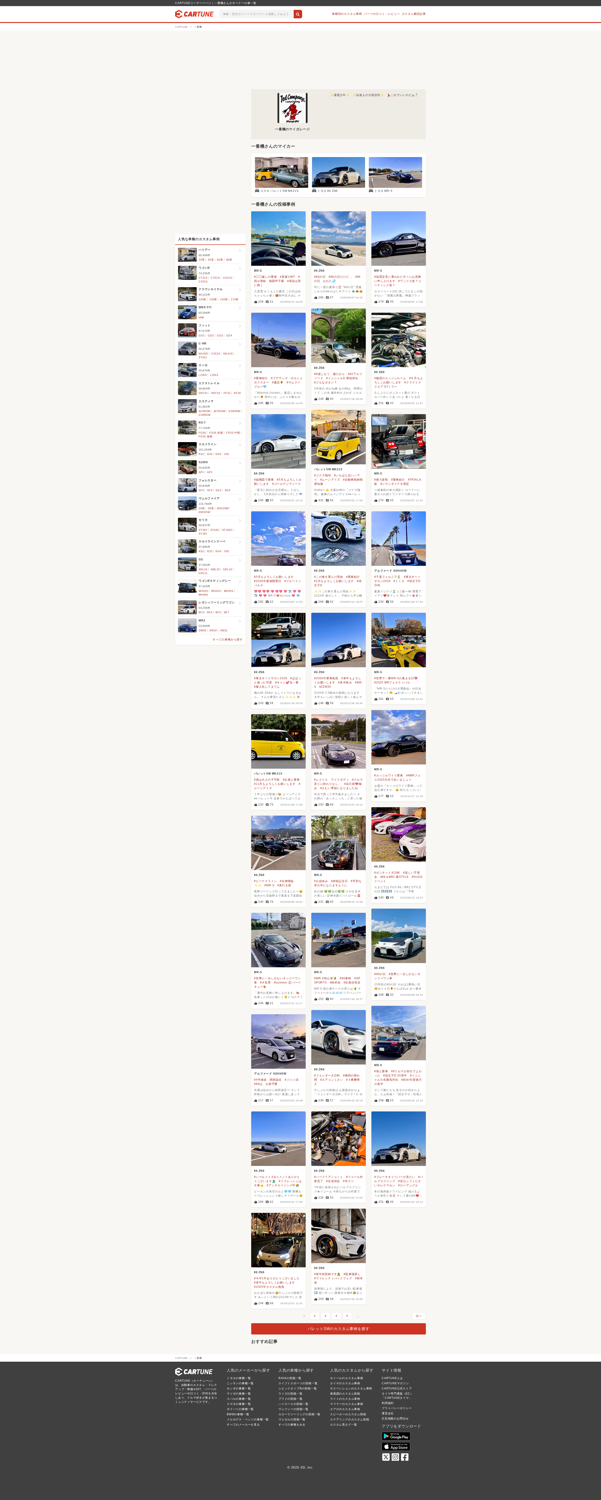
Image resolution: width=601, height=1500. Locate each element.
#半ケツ (348, 1181)
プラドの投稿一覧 (290, 1398)
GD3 (220, 335)
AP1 (201, 472)
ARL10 (203, 569)
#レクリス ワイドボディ (331, 779)
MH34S (216, 591)
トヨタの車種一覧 (239, 1378)
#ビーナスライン (265, 881)
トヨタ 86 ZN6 (327, 191)
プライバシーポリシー (397, 1408)
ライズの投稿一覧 (290, 1393)
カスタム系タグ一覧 (343, 1424)
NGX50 (203, 353)
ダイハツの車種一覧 (240, 1409)
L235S (203, 375)
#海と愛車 (381, 1071)
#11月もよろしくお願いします (275, 784)
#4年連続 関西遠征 (268, 1079)
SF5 (201, 490)
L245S (214, 375)
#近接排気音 (352, 982)
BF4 (209, 612)
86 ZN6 (319, 270)
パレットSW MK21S (328, 469)
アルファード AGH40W (390, 570)
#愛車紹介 (261, 378)
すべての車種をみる (291, 1424)
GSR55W (205, 414)
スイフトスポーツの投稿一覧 (297, 1383)
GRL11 (203, 573)
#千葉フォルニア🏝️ (387, 576)
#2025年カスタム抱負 (269, 1286)
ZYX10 (215, 353)
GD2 (211, 335)
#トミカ (398, 581)
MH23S (203, 591)
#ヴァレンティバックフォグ (333, 1278)
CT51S (215, 277)
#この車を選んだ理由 (328, 576)
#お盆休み (321, 881)
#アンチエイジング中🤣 (283, 1185)
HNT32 (215, 393)
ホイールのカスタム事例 (346, 1378)
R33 (209, 454)
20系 (201, 508)
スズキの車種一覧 (239, 1404)
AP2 (209, 472)
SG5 (218, 490)
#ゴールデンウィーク (286, 484)
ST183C (227, 529)
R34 (218, 454)
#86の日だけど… (340, 276)
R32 (201, 454)
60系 (220, 259)
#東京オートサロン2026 (270, 678)
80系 (229, 259)
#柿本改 (335, 982)
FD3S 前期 (216, 432)
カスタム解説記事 (414, 13)
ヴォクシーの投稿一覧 (293, 1409)
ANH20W (223, 508)
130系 (202, 299)
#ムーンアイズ (330, 479)
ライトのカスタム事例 (345, 1398)
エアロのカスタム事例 (345, 1409)
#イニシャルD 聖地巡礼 (342, 378)
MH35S (228, 591)
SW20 (202, 630)
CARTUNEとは (392, 1378)
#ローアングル (408, 1185)
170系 (235, 299)
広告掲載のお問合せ (395, 1418)
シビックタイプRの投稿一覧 (297, 1388)
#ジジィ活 (292, 1079)
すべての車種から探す (228, 639)
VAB (201, 317)
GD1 (201, 335)
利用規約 (388, 1403)
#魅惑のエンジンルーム (390, 378)
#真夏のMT (287, 276)
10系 (201, 259)
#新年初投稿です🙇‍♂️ (327, 1274)
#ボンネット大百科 (387, 872)
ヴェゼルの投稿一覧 (291, 1419)
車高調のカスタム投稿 (345, 1393)
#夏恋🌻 (278, 382)
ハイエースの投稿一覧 (293, 1404)
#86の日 (320, 276)
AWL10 (215, 569)
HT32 (227, 393)
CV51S (203, 281)
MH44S (203, 594)
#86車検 (345, 978)
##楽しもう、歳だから (329, 374)
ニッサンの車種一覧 (240, 1383)
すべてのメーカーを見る (243, 1424)
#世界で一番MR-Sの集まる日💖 (396, 678)
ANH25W (204, 512)
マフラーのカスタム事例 (346, 1404)
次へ (419, 1316)
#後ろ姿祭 (381, 479)
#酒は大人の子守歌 (267, 779)
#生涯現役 (333, 1181)
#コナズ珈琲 (322, 475)
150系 (224, 299)
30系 (211, 259)
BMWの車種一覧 (238, 1414)
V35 (226, 454)
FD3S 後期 (205, 436)
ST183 (214, 529)
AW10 (213, 630)
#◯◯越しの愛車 (265, 276)
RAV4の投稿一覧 (289, 1378)
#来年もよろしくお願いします (274, 1282)
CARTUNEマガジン (395, 1383)
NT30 (237, 393)
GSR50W (234, 411)
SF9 (209, 490)
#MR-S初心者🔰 (325, 978)
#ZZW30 (325, 686)
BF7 (226, 612)
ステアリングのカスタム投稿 (349, 1419)
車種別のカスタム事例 (347, 13)
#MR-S (269, 885)
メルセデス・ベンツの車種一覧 (248, 1419)
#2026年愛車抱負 (326, 678)
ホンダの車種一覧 (239, 1388)
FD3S (202, 432)
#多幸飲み (345, 682)
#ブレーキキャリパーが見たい (394, 1177)
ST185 (203, 533)
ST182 (203, 529)
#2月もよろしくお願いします (334, 581)
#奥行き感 (284, 885)
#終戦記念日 (339, 881)
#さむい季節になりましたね (339, 788)
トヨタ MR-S (383, 191)
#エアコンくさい (331, 1079)
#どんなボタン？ (325, 382)
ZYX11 (203, 357)
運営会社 (388, 1413)
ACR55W (219, 411)
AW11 (223, 630)
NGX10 (228, 353)
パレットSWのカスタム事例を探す (339, 1329)
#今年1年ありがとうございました (277, 1278)
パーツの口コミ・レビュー (382, 13)
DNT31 (203, 393)
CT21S (203, 277)
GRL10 (227, 569)
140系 (213, 299)
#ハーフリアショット (328, 1177)
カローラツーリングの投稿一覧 (299, 1414)
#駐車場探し (352, 1274)
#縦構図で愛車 (264, 479)
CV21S (227, 277)
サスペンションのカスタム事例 (351, 1388)
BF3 (201, 612)
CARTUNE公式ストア (397, 1388)
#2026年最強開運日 (267, 581)
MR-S (258, 270)
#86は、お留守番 (265, 1084)
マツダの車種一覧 (239, 1393)
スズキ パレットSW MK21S (280, 191)
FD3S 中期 (233, 432)
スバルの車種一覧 (239, 1398)
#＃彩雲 (265, 982)
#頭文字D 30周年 (395, 1075)
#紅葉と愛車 (291, 779)
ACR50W (204, 411)
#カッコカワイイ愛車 (388, 775)
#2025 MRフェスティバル (392, 682)
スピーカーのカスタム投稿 (348, 1414)
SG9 (227, 490)
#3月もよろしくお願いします (274, 576)
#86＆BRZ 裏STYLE (394, 877)
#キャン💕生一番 (287, 682)
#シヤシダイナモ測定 (394, 484)
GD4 (229, 335)
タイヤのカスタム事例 (345, 1383)
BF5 (218, 612)
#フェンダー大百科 (327, 1075)
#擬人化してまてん (267, 686)
